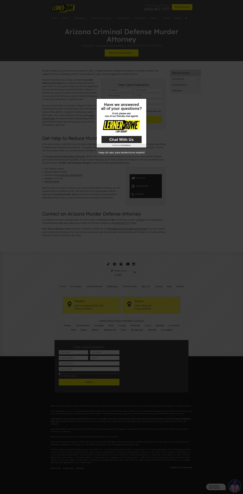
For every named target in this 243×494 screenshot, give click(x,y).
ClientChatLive (125, 145)
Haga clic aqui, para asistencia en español (121, 152)
